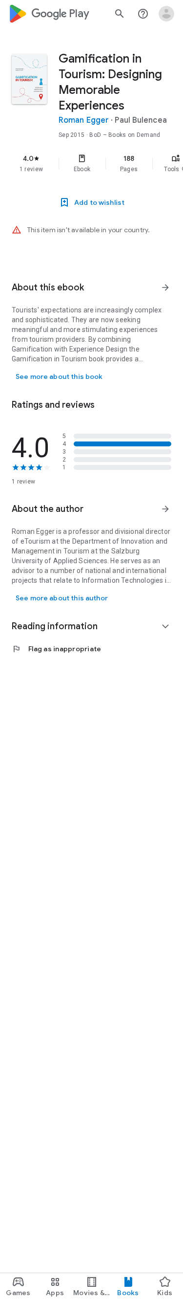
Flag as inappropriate (56, 649)
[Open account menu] (166, 13)
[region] (91, 163)
